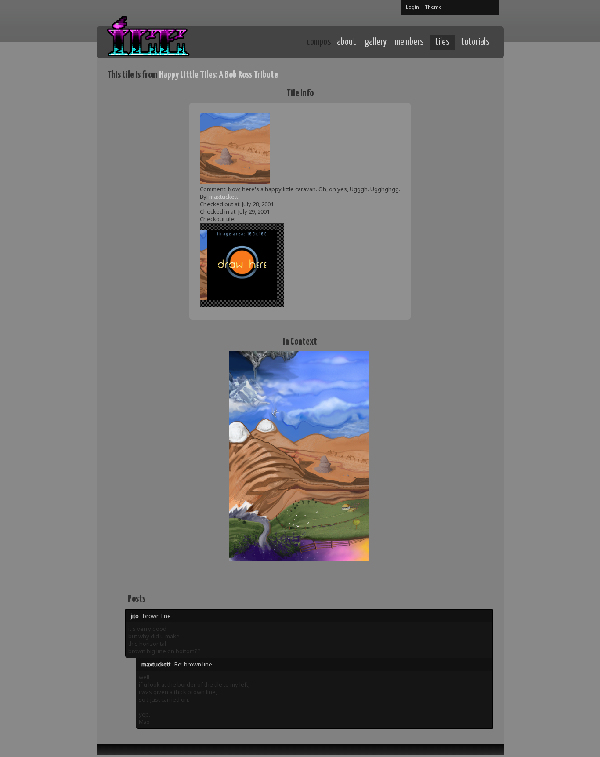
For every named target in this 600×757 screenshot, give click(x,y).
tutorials (475, 42)
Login (412, 7)
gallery (376, 42)
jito (135, 616)
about (346, 42)
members (409, 42)
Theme (433, 7)
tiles (442, 42)
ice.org (172, 41)
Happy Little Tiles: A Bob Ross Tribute (218, 75)
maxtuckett (223, 196)
